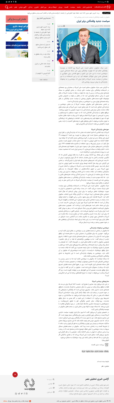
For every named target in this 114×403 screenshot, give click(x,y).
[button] (83, 62)
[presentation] (106, 45)
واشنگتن (106, 351)
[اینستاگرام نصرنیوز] (16, 2)
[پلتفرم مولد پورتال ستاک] (30, 401)
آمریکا (83, 351)
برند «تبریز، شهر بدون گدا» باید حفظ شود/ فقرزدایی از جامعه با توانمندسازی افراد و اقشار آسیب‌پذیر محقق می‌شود (63, 13)
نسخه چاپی (60, 26)
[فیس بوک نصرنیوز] (13, 2)
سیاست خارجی (98, 351)
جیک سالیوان (90, 351)
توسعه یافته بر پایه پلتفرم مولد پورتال (18, 401)
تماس (51, 388)
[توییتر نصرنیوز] (11, 2)
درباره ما (50, 379)
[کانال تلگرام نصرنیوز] (9, 2)
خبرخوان (50, 392)
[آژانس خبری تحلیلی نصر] (102, 7)
